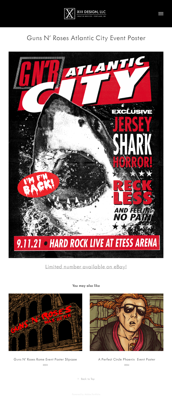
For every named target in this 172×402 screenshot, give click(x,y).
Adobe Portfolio (92, 394)
